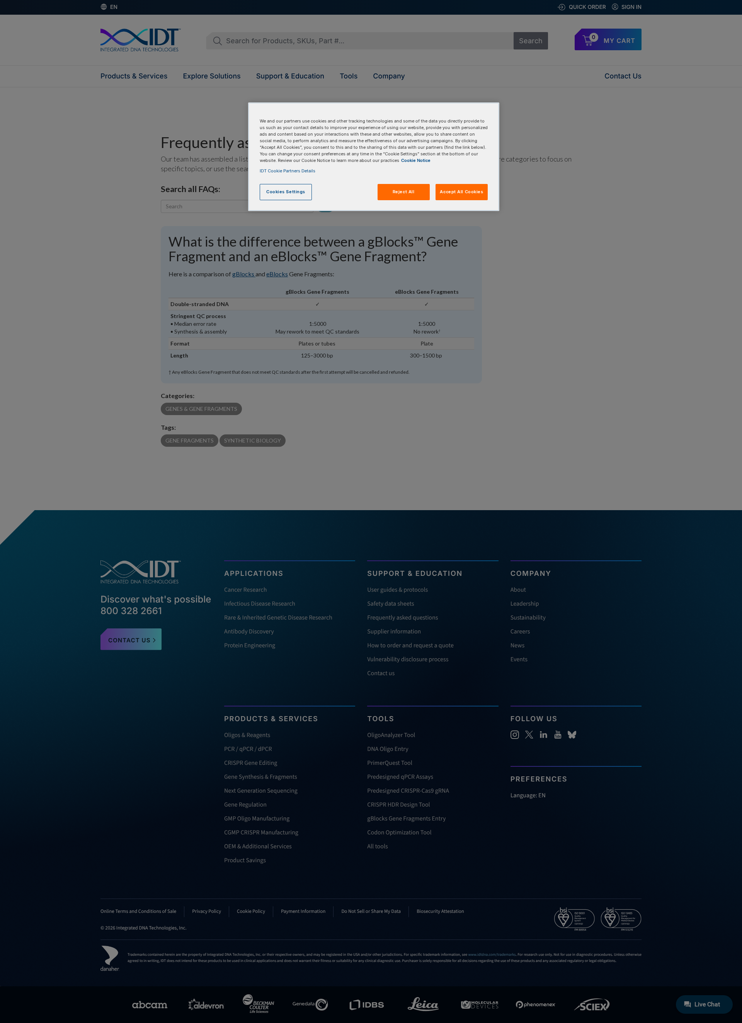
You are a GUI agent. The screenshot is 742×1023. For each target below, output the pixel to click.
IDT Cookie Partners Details (287, 171)
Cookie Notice (416, 160)
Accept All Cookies (461, 191)
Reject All (404, 191)
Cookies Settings (285, 191)
